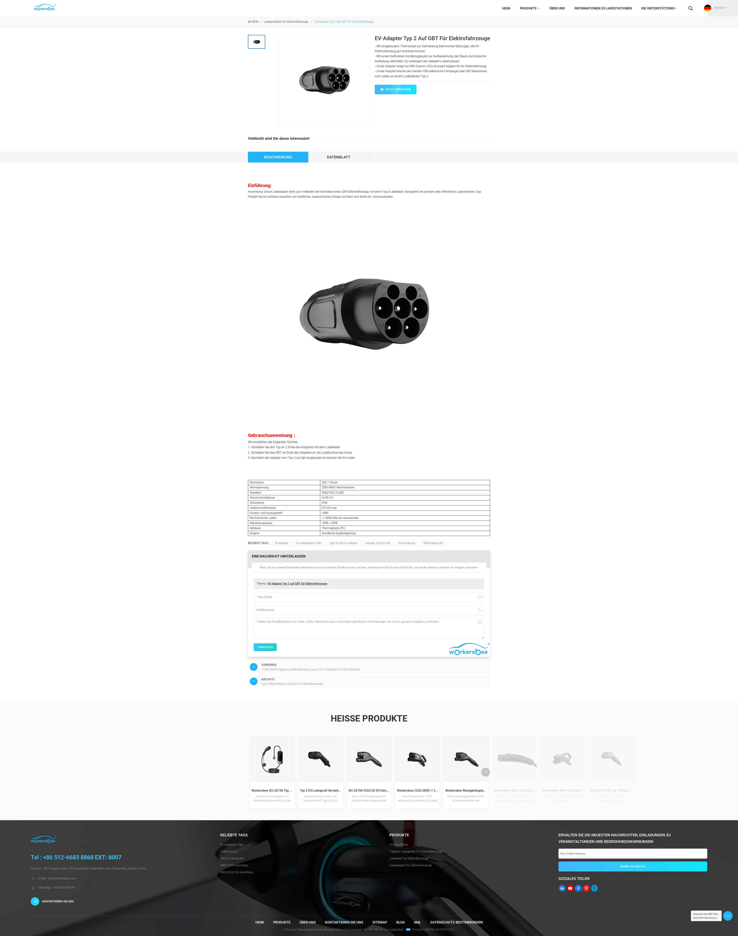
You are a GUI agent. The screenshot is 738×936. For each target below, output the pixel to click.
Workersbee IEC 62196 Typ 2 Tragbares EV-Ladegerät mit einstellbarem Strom (273, 790)
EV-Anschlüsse (398, 844)
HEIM (506, 8)
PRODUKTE (529, 8)
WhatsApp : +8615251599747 (56, 887)
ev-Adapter (281, 543)
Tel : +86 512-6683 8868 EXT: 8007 (76, 857)
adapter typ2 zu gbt (378, 543)
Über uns (557, 8)
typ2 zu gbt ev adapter (343, 543)
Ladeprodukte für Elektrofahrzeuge (286, 21)
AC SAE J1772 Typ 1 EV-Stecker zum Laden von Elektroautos (612, 790)
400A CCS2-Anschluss (234, 865)
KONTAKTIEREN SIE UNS (58, 901)
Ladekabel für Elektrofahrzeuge (409, 858)
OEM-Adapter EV (433, 543)
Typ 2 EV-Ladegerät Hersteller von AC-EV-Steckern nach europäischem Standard (321, 790)
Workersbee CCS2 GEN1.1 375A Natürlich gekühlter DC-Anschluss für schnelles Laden (418, 790)
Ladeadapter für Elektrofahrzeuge (410, 865)
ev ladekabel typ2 (232, 844)
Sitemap (379, 922)
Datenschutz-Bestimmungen (456, 922)
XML (417, 922)
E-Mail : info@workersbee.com (57, 878)
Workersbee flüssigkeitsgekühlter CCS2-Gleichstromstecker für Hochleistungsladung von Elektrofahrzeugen (466, 790)
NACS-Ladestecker (232, 858)
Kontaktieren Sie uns (344, 922)
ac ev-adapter (406, 543)
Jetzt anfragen (398, 89)
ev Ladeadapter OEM (308, 543)
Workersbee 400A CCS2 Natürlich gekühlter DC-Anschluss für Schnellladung (563, 790)
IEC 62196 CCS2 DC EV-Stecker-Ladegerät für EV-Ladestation (369, 790)
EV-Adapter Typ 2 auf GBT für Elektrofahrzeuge (297, 583)
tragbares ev (228, 851)
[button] (485, 772)
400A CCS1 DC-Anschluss (236, 872)
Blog (400, 922)
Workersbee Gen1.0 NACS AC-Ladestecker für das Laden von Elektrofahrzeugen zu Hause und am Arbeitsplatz (515, 790)
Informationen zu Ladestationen (603, 8)
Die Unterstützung (658, 8)
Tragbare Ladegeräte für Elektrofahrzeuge (415, 851)
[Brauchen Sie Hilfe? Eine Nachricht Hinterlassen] (728, 916)
